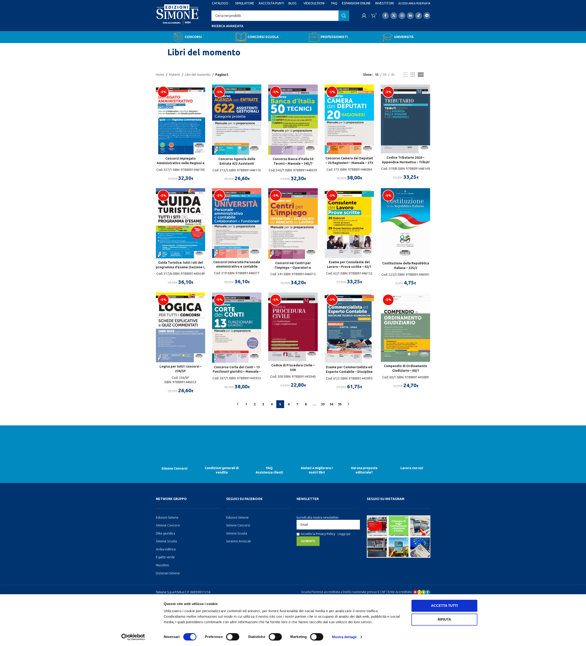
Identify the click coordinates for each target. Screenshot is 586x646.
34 (331, 404)
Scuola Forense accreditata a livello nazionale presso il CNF (343, 592)
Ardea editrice (166, 549)
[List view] (405, 75)
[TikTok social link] (418, 15)
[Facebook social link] (385, 15)
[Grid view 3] (413, 75)
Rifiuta (444, 619)
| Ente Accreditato (399, 592)
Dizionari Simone (168, 573)
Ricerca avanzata (227, 26)
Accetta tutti (444, 606)
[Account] (364, 15)
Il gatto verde (165, 557)
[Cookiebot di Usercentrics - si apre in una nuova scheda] (133, 637)
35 (340, 404)
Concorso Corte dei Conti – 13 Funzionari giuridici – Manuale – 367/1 (237, 371)
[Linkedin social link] (410, 15)
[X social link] (393, 15)
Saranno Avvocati (238, 541)
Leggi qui (344, 534)
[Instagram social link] (402, 15)
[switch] (232, 636)
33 (323, 404)
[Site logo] (177, 18)
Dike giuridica (165, 533)
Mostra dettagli (344, 637)
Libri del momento (197, 74)
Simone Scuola (166, 541)
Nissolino (162, 565)
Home (160, 74)
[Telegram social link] (426, 15)
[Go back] (161, 52)
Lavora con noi (411, 468)
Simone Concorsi (174, 468)
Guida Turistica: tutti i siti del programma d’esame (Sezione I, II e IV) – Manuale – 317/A (180, 267)
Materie (174, 74)
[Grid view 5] (420, 75)
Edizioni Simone (167, 517)
